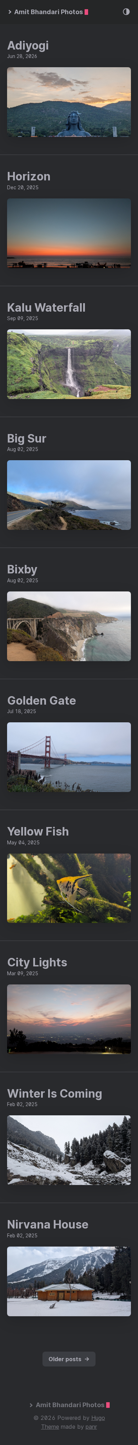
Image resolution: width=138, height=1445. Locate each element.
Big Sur (26, 438)
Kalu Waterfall (46, 307)
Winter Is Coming (54, 1093)
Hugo (98, 1417)
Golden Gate (41, 700)
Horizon (29, 176)
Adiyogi (28, 45)
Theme (50, 1426)
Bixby (22, 569)
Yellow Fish (38, 831)
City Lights (37, 962)
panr (91, 1426)
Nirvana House (47, 1224)
